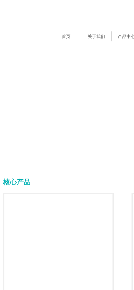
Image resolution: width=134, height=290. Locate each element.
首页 (66, 36)
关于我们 (96, 36)
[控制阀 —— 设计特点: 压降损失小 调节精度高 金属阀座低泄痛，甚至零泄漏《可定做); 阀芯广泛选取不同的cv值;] (59, 249)
